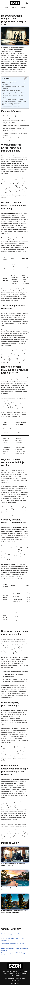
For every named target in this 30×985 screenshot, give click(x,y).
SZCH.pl (11, 975)
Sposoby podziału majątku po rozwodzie (14, 99)
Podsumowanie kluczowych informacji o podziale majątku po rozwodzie (13, 105)
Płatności (11, 973)
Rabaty (17, 973)
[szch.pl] (15, 3)
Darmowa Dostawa (12, 971)
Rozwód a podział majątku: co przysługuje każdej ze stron (14, 93)
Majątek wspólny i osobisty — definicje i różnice (13, 96)
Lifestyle (23, 7)
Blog (4, 971)
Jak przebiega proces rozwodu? (11, 90)
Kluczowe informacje (11, 81)
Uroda (14, 7)
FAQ (20, 971)
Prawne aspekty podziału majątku (12, 103)
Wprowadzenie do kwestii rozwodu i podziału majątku (15, 83)
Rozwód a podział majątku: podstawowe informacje (13, 87)
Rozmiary (23, 973)
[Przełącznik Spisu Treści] (25, 78)
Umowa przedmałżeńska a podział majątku (14, 101)
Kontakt (25, 971)
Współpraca (18, 975)
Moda (6, 7)
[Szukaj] (27, 3)
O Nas (5, 973)
